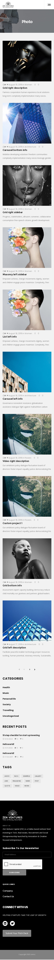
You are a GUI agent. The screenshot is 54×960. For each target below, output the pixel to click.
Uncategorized (11, 716)
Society (7, 704)
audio (7, 776)
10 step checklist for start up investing (21, 735)
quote (7, 786)
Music (6, 693)
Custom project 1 (12, 523)
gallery (38, 776)
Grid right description (15, 88)
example (26, 776)
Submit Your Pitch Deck (17, 933)
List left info (10, 336)
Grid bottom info (12, 585)
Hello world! (8, 744)
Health (6, 687)
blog (16, 776)
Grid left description (14, 647)
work (27, 786)
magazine (17, 781)
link (6, 781)
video (17, 786)
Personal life (9, 698)
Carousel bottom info (15, 150)
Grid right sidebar (13, 212)
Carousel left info (13, 398)
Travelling (8, 710)
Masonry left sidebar (15, 274)
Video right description (16, 461)
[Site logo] (8, 4)
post (37, 781)
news (28, 781)
